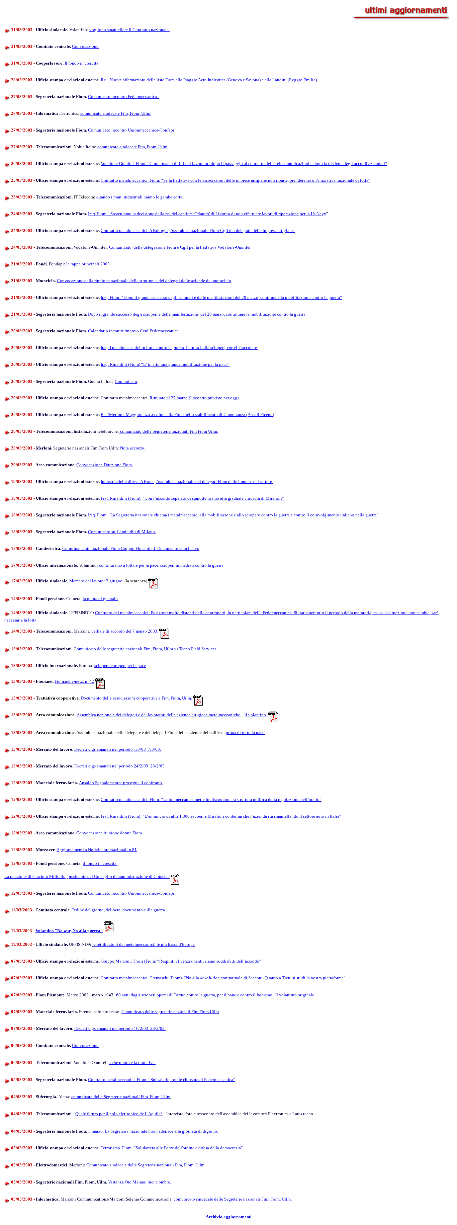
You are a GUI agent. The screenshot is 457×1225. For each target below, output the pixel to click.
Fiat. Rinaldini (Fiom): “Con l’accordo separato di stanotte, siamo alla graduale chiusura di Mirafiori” (192, 498)
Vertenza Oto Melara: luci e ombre (139, 1182)
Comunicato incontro (108, 96)
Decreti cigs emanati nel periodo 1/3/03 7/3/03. (117, 749)
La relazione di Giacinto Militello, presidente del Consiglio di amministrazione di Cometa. (87, 876)
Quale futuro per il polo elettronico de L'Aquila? (119, 1113)
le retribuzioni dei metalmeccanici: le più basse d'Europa (143, 944)
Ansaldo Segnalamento (121, 782)
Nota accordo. (132, 448)
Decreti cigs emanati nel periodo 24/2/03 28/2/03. (120, 765)
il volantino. (256, 714)
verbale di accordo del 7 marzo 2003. (124, 631)
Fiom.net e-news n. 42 (74, 681)
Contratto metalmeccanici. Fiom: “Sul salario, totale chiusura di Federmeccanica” (161, 1079)
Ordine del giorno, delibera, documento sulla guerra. (119, 909)
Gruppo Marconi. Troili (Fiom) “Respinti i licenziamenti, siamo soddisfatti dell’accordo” (181, 961)
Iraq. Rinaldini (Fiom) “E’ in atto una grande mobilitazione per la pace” (165, 364)
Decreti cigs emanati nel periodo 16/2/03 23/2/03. (120, 1028)
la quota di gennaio (100, 598)
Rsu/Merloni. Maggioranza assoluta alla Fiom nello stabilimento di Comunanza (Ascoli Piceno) (187, 414)
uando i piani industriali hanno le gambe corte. (141, 196)
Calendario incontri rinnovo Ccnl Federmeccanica (133, 330)
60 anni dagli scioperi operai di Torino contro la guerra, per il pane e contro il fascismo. (194, 994)
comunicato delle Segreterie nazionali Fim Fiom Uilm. (168, 431)
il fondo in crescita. (100, 863)
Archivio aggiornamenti (229, 1216)
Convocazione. (85, 46)
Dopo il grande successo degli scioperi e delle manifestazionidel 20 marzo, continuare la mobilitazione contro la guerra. (197, 314)
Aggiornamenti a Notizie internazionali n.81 (97, 849)
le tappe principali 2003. (88, 263)
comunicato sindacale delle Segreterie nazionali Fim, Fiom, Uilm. (233, 1199)
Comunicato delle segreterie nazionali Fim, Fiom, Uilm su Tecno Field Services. (145, 648)
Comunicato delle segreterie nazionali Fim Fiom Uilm (170, 1011)
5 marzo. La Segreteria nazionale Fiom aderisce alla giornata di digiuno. (153, 1131)
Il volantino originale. (295, 994)
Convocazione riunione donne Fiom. (109, 832)
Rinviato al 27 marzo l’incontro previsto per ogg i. (195, 397)
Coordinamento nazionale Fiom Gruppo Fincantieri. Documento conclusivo (130, 548)
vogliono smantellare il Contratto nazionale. (129, 29)
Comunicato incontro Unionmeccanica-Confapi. (131, 893)
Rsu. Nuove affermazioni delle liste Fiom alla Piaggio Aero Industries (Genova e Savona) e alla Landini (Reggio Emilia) (209, 79)
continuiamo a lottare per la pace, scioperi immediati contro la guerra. (161, 565)
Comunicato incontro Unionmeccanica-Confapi (131, 130)
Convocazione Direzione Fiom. (104, 464)
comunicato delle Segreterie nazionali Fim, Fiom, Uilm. (121, 1096)
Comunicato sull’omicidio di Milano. (122, 531)
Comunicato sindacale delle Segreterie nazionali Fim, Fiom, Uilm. (145, 1164)
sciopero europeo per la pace (120, 665)
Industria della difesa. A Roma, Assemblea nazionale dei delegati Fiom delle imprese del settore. (187, 481)
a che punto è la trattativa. (132, 1062)
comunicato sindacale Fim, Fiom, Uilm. (115, 113)
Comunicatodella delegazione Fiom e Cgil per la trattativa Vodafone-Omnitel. (180, 247)
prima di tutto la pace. (245, 732)
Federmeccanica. (143, 96)
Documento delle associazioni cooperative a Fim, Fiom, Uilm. (136, 698)
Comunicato (126, 381)
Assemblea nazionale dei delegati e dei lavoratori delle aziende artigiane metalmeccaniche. (159, 714)
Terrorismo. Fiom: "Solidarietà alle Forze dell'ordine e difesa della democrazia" (172, 1147)
